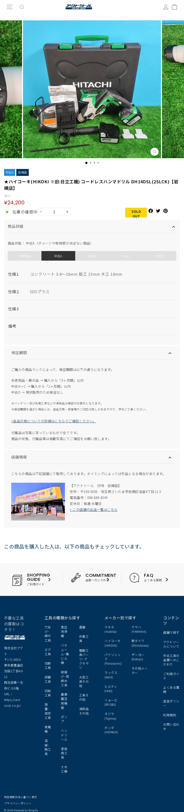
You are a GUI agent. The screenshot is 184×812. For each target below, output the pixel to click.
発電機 (48, 729)
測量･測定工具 (48, 711)
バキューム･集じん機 (65, 654)
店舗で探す (171, 632)
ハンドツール (64, 734)
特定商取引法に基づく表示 (20, 797)
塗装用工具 (64, 753)
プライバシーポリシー (18, 803)
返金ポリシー (171, 703)
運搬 (82, 627)
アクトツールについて (171, 644)
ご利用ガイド (171, 676)
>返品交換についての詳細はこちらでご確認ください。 (53, 421)
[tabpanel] (92, 299)
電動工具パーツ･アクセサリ (84, 659)
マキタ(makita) (110, 629)
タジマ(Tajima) (110, 715)
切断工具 (48, 665)
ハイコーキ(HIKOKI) (112, 642)
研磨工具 (48, 679)
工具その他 (84, 697)
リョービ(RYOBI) (110, 702)
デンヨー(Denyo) (138, 656)
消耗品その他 (84, 710)
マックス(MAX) (110, 674)
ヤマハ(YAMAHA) (139, 629)
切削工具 (48, 693)
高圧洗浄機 (64, 631)
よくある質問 (171, 689)
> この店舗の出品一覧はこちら (93, 509)
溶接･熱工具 (48, 747)
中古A (9, 172)
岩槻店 (22, 172)
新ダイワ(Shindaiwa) (140, 642)
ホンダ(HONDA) (111, 729)
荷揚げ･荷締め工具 (65, 679)
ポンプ (64, 719)
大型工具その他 (84, 681)
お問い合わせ (171, 726)
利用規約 (169, 715)
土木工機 (64, 769)
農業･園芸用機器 (65, 701)
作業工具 (84, 638)
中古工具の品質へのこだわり (171, 659)
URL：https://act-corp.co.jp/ (12, 700)
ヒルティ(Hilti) (110, 688)
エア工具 (48, 651)
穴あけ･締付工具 (48, 634)
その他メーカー (140, 670)
